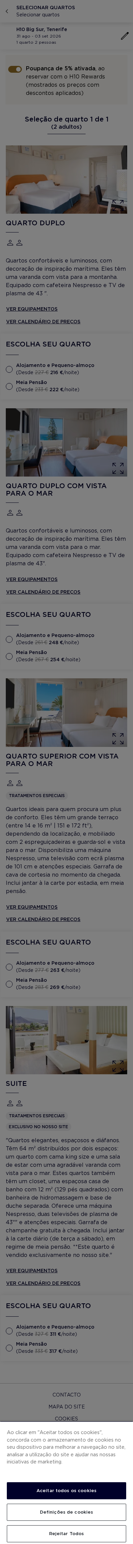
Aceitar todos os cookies (66, 1490)
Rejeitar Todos (66, 1533)
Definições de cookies (66, 1512)
